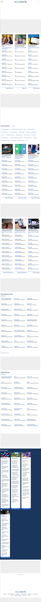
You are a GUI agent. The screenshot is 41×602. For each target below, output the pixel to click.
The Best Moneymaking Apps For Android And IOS (5, 471)
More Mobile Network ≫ (22, 272)
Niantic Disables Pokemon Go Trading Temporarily (15, 500)
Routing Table (14, 140)
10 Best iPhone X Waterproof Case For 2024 (5, 528)
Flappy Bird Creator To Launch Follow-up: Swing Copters (15, 478)
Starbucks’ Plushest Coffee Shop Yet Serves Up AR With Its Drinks (5, 495)
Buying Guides (4, 450)
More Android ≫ (36, 88)
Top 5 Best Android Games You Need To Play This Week (15, 486)
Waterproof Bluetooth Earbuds (16, 129)
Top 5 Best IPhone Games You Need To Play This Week (15, 462)
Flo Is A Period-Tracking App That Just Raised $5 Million (5, 480)
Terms (12, 595)
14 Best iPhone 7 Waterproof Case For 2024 (5, 520)
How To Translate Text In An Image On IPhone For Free (5, 505)
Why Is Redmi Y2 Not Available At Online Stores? (25, 483)
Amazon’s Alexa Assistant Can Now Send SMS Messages (5, 476)
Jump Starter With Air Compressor (16, 137)
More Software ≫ (36, 272)
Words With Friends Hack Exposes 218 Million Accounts (15, 491)
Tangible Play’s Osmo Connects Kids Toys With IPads (5, 467)
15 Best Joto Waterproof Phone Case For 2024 (5, 546)
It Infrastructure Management (31, 132)
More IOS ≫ (24, 88)
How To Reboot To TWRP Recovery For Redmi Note (25, 465)
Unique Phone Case (4, 132)
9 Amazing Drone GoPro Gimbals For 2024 (4, 554)
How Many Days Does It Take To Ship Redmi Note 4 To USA (25, 469)
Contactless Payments (28, 137)
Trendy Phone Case (31, 129)
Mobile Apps (4, 458)
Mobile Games (15, 458)
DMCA (29, 595)
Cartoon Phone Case (5, 137)
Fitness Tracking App (13, 132)
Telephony (35, 137)
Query (25, 129)
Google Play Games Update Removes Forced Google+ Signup (15, 466)
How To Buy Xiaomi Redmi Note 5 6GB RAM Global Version (25, 479)
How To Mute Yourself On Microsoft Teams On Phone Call (26, 494)
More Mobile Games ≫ (15, 508)
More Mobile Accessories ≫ (8, 272)
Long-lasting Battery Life (5, 129)
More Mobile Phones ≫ (26, 508)
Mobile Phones (25, 458)
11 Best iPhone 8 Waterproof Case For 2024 (5, 536)
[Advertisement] (20, 11)
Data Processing (21, 132)
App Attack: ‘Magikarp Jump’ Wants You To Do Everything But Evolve (15, 482)
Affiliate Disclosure (17, 595)
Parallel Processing (21, 140)
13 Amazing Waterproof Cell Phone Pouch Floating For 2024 (5, 524)
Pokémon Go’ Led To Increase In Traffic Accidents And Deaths (15, 473)
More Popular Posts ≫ (5, 352)
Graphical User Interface (5, 140)
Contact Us (25, 595)
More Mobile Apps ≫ (9, 88)
